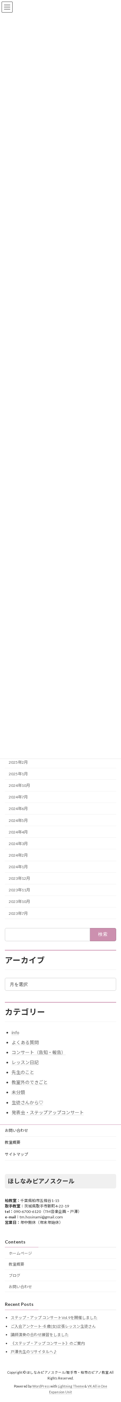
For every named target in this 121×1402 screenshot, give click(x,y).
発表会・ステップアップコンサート (48, 1112)
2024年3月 (18, 843)
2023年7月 (18, 913)
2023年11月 (19, 890)
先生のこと (23, 1072)
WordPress (41, 1386)
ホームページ (20, 1253)
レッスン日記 (25, 1062)
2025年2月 (18, 762)
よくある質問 (25, 1042)
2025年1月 (18, 773)
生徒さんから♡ (27, 1102)
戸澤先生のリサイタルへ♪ (34, 1351)
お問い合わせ (16, 1130)
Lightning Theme (71, 1386)
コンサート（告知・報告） (39, 1052)
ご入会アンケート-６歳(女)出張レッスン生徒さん (53, 1326)
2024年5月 (18, 820)
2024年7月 (18, 797)
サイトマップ (16, 1154)
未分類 (18, 1092)
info (15, 1032)
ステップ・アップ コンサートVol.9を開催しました (54, 1317)
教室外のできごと (30, 1082)
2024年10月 (19, 785)
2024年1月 (18, 866)
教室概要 (12, 1142)
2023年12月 (19, 878)
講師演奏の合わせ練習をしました (40, 1334)
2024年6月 (18, 808)
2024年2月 (18, 855)
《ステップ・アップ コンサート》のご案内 (48, 1343)
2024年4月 (18, 832)
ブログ (14, 1275)
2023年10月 (19, 901)
